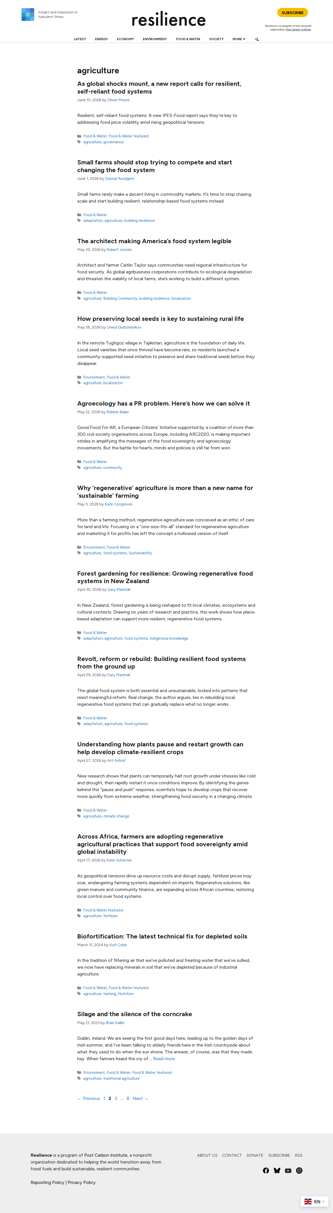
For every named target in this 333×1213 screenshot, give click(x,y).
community (112, 467)
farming (109, 993)
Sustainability (140, 553)
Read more (164, 1058)
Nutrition (126, 993)
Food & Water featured (128, 136)
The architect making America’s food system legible (154, 241)
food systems (115, 553)
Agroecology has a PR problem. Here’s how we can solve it (163, 403)
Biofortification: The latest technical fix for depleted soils (162, 936)
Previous (88, 1098)
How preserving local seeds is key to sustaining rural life (160, 318)
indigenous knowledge (169, 638)
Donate (255, 1155)
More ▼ (239, 39)
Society (216, 39)
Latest (80, 39)
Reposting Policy (47, 1182)
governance (113, 142)
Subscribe (279, 1155)
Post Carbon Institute (298, 29)
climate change (116, 816)
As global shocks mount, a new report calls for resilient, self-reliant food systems (159, 87)
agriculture (92, 142)
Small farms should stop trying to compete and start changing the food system (154, 166)
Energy (101, 39)
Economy (125, 39)
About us (207, 1155)
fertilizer (110, 915)
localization (181, 298)
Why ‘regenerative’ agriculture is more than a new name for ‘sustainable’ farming (165, 491)
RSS (298, 1155)
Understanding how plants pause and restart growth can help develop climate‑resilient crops (160, 748)
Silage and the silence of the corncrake (134, 1014)
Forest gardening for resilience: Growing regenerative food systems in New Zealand (165, 577)
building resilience (139, 220)
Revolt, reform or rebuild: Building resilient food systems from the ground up (161, 662)
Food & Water (188, 39)
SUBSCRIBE (293, 12)
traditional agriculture (121, 1078)
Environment (155, 39)
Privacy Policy (82, 1182)
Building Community (120, 298)
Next (140, 1098)
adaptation (93, 220)
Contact (232, 1155)
